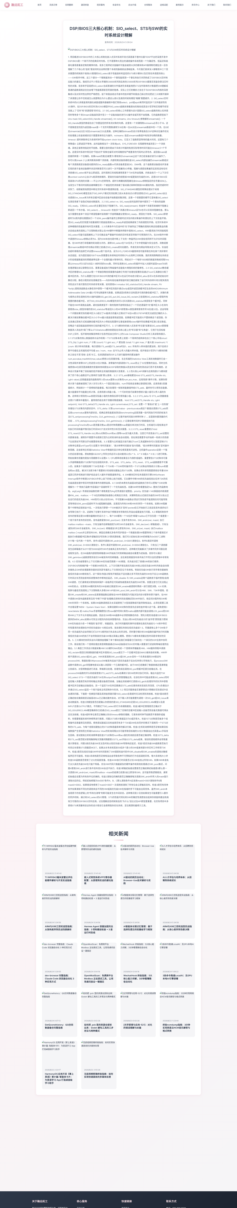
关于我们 (211, 5)
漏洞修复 (85, 5)
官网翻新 (69, 5)
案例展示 (180, 5)
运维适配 (164, 5)
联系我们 (227, 5)
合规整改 (148, 5)
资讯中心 (195, 5)
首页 (39, 5)
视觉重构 (101, 5)
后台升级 (132, 5)
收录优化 (116, 5)
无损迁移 (53, 5)
